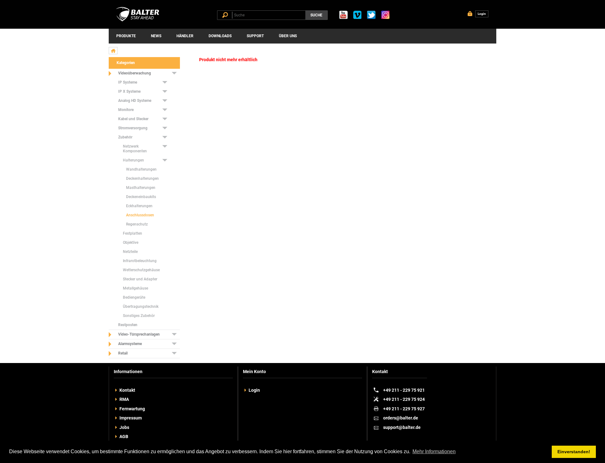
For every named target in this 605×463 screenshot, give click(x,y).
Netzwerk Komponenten (135, 148)
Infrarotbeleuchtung (140, 261)
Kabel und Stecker (133, 119)
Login (254, 390)
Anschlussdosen (140, 215)
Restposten (127, 325)
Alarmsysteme (130, 344)
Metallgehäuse (135, 288)
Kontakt (127, 390)
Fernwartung (132, 408)
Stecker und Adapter (140, 279)
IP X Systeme (129, 91)
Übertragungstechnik (140, 306)
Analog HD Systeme (134, 100)
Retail (123, 353)
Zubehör (125, 137)
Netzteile (130, 251)
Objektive (130, 242)
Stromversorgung (132, 128)
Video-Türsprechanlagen (139, 334)
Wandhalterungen (141, 169)
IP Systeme (127, 82)
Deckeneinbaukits (141, 197)
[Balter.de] (138, 21)
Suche (316, 15)
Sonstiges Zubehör (139, 316)
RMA (124, 399)
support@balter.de (402, 427)
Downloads (220, 36)
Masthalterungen (140, 187)
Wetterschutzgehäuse (141, 270)
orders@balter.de (400, 417)
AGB (123, 436)
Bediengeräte (134, 297)
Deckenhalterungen (142, 178)
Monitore (126, 110)
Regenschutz (137, 224)
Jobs (124, 427)
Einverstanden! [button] (573, 451)
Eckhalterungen (139, 206)
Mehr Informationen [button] (434, 451)
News (156, 36)
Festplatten (132, 233)
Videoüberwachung (134, 73)
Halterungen (133, 160)
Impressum (130, 417)
